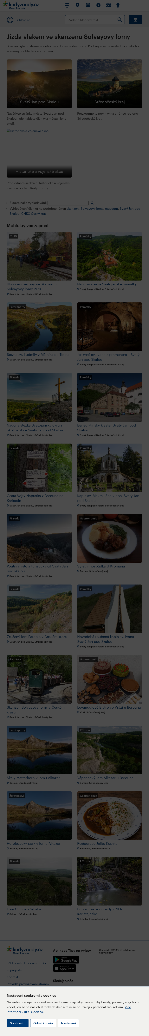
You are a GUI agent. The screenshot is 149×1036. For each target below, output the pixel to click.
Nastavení (68, 1023)
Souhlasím (17, 1023)
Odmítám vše (43, 1023)
